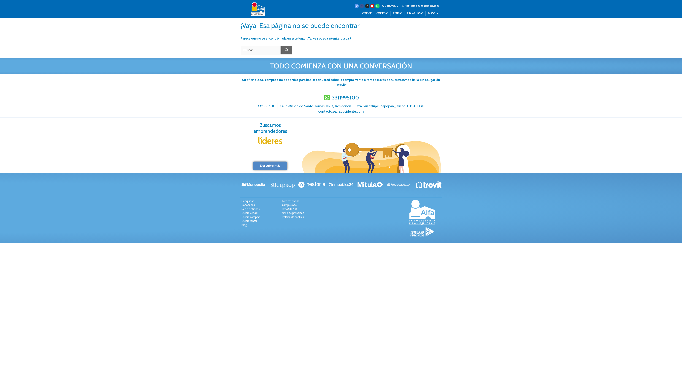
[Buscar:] (261, 50)
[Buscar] (286, 50)
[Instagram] (367, 6)
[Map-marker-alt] (357, 6)
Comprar (382, 13)
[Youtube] (372, 6)
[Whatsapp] (377, 6)
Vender (367, 13)
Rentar (397, 13)
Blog (431, 13)
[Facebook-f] (362, 6)
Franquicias (415, 13)
